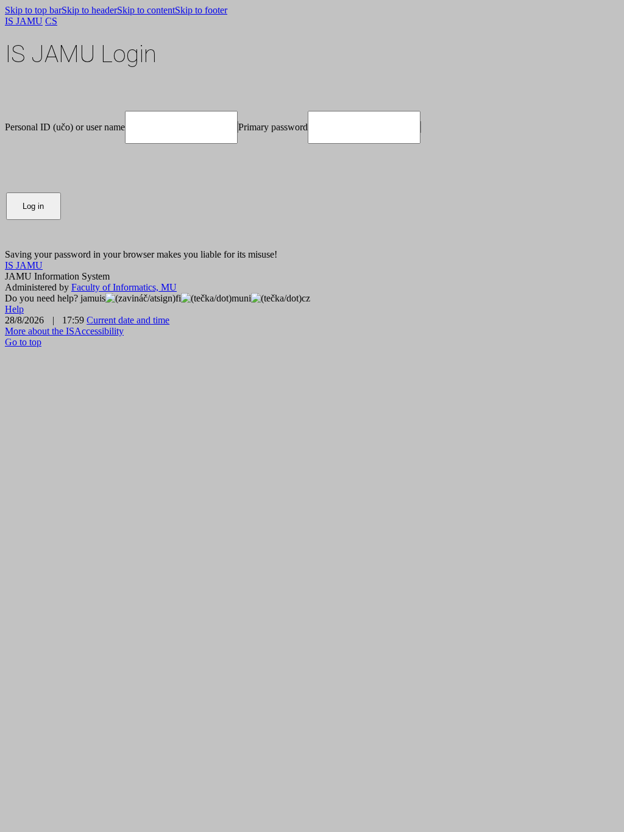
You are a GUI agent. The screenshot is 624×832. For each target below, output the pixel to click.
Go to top (23, 342)
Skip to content (146, 10)
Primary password (273, 127)
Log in (33, 206)
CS (51, 21)
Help (14, 309)
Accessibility (99, 331)
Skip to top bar (33, 10)
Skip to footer (201, 10)
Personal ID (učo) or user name (65, 127)
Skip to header (89, 10)
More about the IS (39, 331)
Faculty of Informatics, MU (124, 287)
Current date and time (128, 320)
